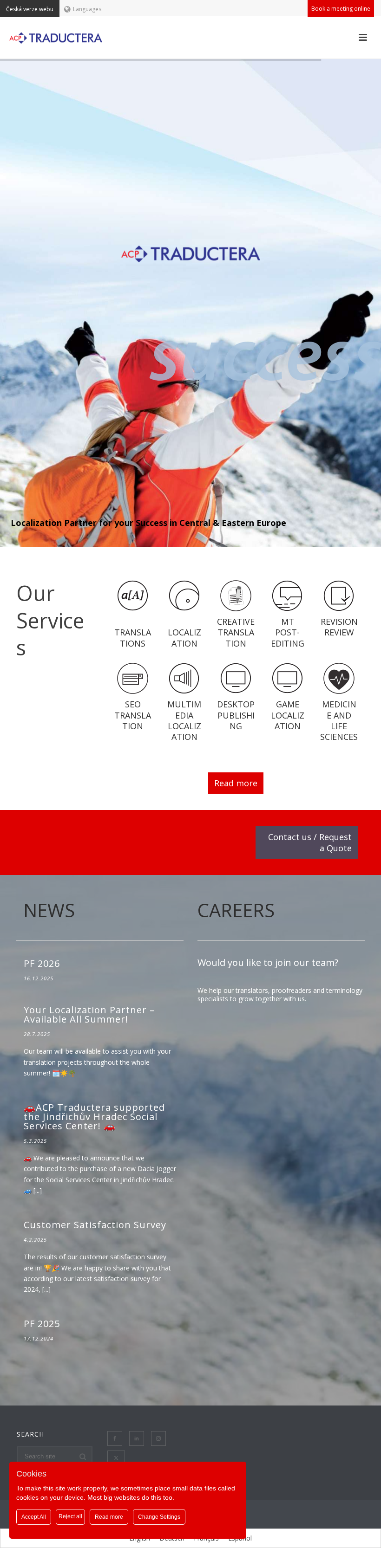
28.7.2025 (37, 1033)
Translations (132, 637)
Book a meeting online (340, 9)
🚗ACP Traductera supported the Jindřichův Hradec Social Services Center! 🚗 (94, 1116)
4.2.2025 (35, 1239)
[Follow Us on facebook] (114, 1438)
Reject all (70, 1516)
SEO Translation (132, 715)
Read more (235, 783)
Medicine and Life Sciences (339, 720)
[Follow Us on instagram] (158, 1438)
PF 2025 (42, 1323)
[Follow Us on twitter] (116, 1458)
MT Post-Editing (287, 632)
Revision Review (339, 627)
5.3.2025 (35, 1140)
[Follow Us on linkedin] (136, 1438)
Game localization (287, 715)
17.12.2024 (38, 1338)
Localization (184, 637)
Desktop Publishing (236, 715)
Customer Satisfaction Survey (95, 1224)
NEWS (49, 910)
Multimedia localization (184, 720)
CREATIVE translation (236, 632)
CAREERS (236, 910)
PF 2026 (42, 963)
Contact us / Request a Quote (310, 842)
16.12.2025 (38, 978)
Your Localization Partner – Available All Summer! (89, 1014)
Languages (87, 9)
